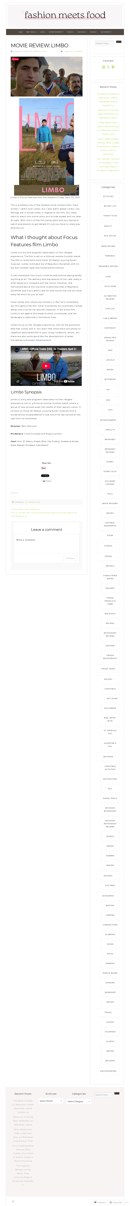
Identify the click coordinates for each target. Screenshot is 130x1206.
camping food (110, 925)
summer (110, 856)
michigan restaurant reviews (110, 824)
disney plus (110, 471)
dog (108, 400)
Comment (70, 558)
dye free (110, 885)
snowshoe (110, 992)
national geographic (110, 524)
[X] (108, 67)
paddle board (110, 973)
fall (110, 789)
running (110, 983)
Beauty (108, 226)
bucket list (110, 206)
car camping (110, 318)
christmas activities (110, 767)
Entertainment (55, 32)
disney (110, 462)
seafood (110, 646)
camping (110, 915)
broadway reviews (110, 450)
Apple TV (110, 430)
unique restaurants (110, 656)
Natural (108, 876)
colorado (110, 1032)
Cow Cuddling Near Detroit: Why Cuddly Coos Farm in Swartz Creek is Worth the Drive (108, 146)
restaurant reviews (110, 634)
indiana (110, 1051)
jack (110, 410)
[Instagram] (104, 67)
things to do (110, 216)
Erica (44, 51)
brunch (110, 566)
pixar (110, 535)
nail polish (110, 236)
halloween (110, 708)
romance (110, 256)
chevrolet (110, 328)
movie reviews (110, 503)
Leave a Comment (73, 51)
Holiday (108, 679)
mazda (110, 370)
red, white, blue (110, 719)
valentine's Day (110, 744)
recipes (110, 623)
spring (110, 846)
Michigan (81, 32)
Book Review (108, 246)
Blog (21, 32)
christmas (110, 689)
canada (110, 1022)
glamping (110, 934)
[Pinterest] (113, 67)
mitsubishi (110, 379)
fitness (108, 546)
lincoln (110, 360)
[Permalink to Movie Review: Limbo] (47, 77)
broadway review (108, 266)
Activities (108, 196)
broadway (110, 439)
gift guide (112, 698)
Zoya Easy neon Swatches (26, 509)
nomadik (110, 963)
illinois (110, 1041)
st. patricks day (110, 732)
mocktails (110, 614)
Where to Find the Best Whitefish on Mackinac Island (108, 114)
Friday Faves (108, 669)
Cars (42, 32)
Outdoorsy (105, 32)
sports (110, 836)
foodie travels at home (110, 601)
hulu (110, 494)
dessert (110, 588)
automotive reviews (110, 297)
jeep (110, 350)
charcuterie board (110, 577)
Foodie (70, 32)
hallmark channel (110, 482)
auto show (110, 286)
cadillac (110, 309)
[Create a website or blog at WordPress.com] (13, 1201)
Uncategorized (32, 502)
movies (110, 513)
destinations (110, 779)
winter (110, 865)
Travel (93, 32)
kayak (110, 954)
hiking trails (110, 798)
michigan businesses (110, 809)
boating (110, 905)
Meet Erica (31, 32)
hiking (110, 944)
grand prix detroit (110, 339)
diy (108, 390)
